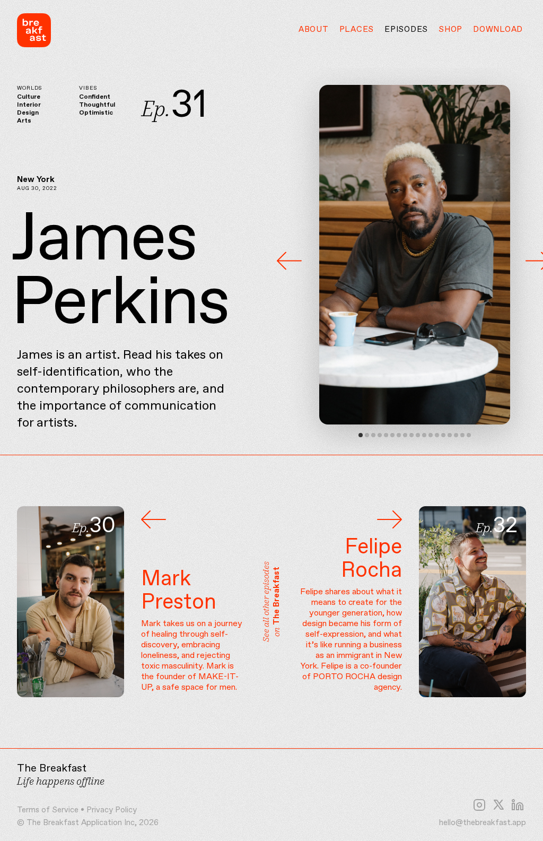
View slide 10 (418, 435)
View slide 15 (450, 435)
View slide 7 (399, 435)
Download (498, 29)
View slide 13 (437, 435)
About (314, 29)
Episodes (406, 29)
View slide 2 (367, 435)
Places (356, 29)
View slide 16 (456, 435)
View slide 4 (380, 435)
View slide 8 (405, 435)
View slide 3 (373, 435)
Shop (450, 29)
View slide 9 (411, 435)
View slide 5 (386, 435)
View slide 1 (360, 435)
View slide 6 (392, 435)
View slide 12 (430, 435)
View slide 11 (424, 435)
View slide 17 (462, 435)
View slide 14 (443, 435)
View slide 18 (469, 435)
